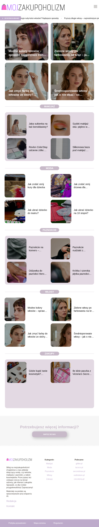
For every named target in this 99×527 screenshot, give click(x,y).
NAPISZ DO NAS (49, 434)
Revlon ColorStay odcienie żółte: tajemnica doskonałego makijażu (38, 149)
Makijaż (49, 106)
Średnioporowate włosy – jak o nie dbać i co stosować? (71, 92)
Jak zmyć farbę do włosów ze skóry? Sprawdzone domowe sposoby (23, 92)
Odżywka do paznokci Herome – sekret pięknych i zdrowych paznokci (38, 272)
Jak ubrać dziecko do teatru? (37, 211)
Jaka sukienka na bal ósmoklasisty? (38, 125)
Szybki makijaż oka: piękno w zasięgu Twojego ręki (81, 125)
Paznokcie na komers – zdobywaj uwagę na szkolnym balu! (38, 249)
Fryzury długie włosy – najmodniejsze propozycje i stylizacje (72, 18)
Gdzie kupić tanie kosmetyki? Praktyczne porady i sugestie (38, 373)
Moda (49, 168)
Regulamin (58, 523)
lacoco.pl (79, 467)
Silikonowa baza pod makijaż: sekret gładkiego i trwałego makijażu (82, 149)
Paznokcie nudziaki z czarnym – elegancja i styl (80, 249)
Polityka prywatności (17, 523)
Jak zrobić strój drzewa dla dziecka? (82, 186)
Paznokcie (50, 230)
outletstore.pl (79, 475)
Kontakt (10, 506)
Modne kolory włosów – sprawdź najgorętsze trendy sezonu (28, 53)
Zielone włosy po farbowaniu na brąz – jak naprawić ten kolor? (71, 53)
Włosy (49, 291)
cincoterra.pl (79, 479)
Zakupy (49, 353)
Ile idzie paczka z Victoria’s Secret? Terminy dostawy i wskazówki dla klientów (82, 373)
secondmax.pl (79, 471)
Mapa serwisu (40, 523)
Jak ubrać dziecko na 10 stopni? (83, 211)
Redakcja (11, 501)
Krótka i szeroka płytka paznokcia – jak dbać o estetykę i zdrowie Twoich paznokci (82, 272)
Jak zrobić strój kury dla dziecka (36, 186)
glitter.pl (79, 464)
